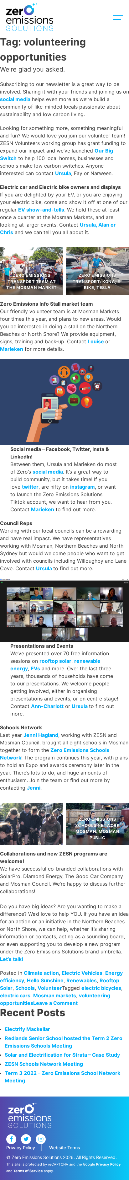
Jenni (33, 788)
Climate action (41, 973)
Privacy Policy (20, 1147)
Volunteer (50, 988)
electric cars (15, 995)
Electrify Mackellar (27, 1029)
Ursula (63, 173)
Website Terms (64, 1147)
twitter (30, 487)
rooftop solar (55, 661)
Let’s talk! (11, 959)
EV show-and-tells (41, 209)
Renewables (81, 980)
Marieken (11, 349)
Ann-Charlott (47, 706)
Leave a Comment (55, 1003)
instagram (82, 487)
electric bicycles (101, 988)
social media (15, 99)
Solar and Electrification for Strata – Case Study (62, 1055)
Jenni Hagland (40, 735)
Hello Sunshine (45, 980)
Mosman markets (54, 995)
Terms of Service (28, 1171)
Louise (96, 341)
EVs (35, 668)
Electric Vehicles (82, 973)
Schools (25, 988)
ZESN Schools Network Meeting (44, 1064)
